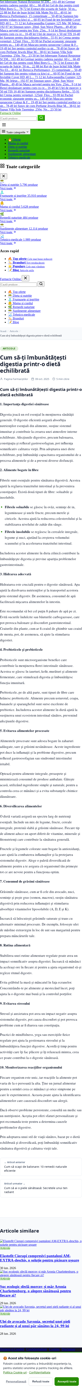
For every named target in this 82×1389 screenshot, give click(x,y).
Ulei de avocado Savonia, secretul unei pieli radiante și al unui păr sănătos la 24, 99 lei (35, 1323)
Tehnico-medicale (19, 157)
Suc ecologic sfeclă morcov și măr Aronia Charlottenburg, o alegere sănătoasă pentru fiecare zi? (35, 1290)
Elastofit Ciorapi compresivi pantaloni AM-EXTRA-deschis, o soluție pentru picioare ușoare (39, 1258)
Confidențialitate (36, 1349)
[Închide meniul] (25, 278)
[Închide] (3, 176)
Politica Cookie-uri (15, 1372)
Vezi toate (6, 188)
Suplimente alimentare (22, 154)
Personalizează (16, 1381)
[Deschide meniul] (4, 125)
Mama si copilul (18, 143)
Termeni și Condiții (12, 1349)
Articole (14, 331)
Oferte (14, 139)
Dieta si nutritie (17, 146)
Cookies (54, 1349)
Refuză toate (40, 1381)
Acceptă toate (67, 1381)
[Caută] (41, 118)
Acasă (3, 331)
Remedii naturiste (19, 150)
